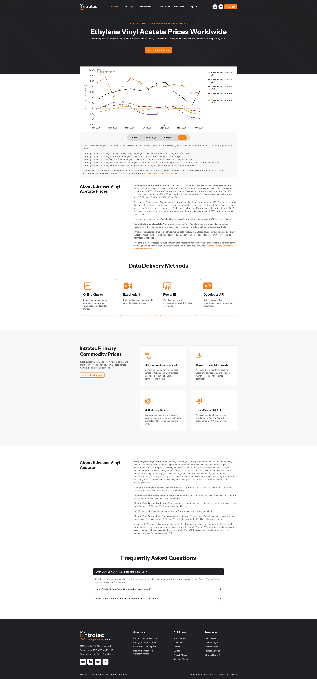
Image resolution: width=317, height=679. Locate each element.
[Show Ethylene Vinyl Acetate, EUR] (220, 80)
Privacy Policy (210, 674)
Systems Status (180, 659)
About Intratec (180, 638)
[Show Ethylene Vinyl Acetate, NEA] (220, 101)
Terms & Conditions (228, 674)
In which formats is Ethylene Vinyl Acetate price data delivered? (127, 598)
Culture (176, 651)
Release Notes (211, 646)
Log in (232, 7)
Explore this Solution (158, 50)
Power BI (169, 294)
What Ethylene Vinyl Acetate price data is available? (121, 572)
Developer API (213, 294)
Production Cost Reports (144, 646)
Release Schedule (213, 651)
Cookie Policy (195, 674)
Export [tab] (168, 137)
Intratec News (211, 655)
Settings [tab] (152, 137)
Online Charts (93, 294)
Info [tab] (183, 137)
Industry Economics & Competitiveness (143, 652)
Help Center (210, 638)
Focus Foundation (104, 654)
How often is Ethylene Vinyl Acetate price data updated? (123, 589)
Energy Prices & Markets (144, 642)
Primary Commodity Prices (145, 638)
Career (176, 646)
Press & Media (180, 655)
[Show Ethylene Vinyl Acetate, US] (220, 73)
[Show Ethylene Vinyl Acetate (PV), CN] (220, 87)
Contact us (178, 642)
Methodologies (212, 642)
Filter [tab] (136, 137)
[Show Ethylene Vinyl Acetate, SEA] (220, 94)
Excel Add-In (132, 294)
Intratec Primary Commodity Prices (160, 173)
